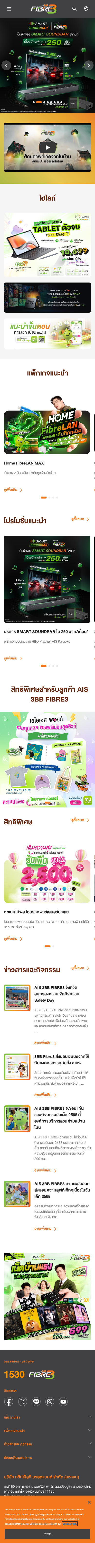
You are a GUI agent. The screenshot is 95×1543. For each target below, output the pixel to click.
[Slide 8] (61, 102)
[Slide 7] (58, 102)
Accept (47, 1534)
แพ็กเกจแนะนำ (14, 1431)
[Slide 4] (48, 102)
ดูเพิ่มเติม (11, 490)
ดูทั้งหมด (78, 519)
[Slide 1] (34, 102)
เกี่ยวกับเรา (12, 1417)
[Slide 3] (44, 102)
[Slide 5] (51, 102)
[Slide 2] (39, 102)
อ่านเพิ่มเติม (43, 1043)
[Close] (89, 1502)
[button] (47, 147)
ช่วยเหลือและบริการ (18, 1458)
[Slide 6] (55, 102)
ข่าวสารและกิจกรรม (18, 1444)
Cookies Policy (70, 1524)
